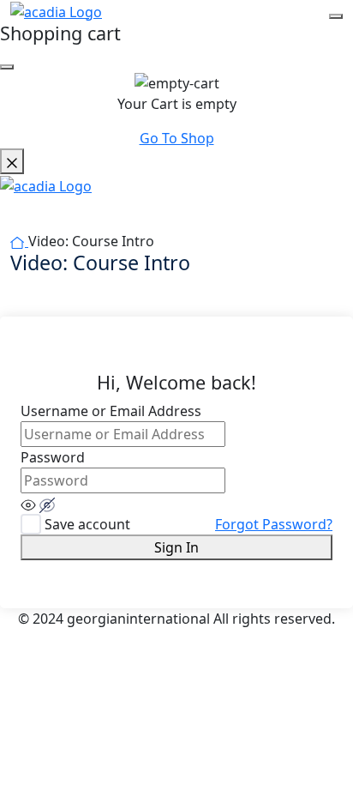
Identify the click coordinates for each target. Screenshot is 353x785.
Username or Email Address (111, 411)
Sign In (176, 547)
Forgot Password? (273, 524)
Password (53, 457)
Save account (87, 524)
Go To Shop (177, 138)
